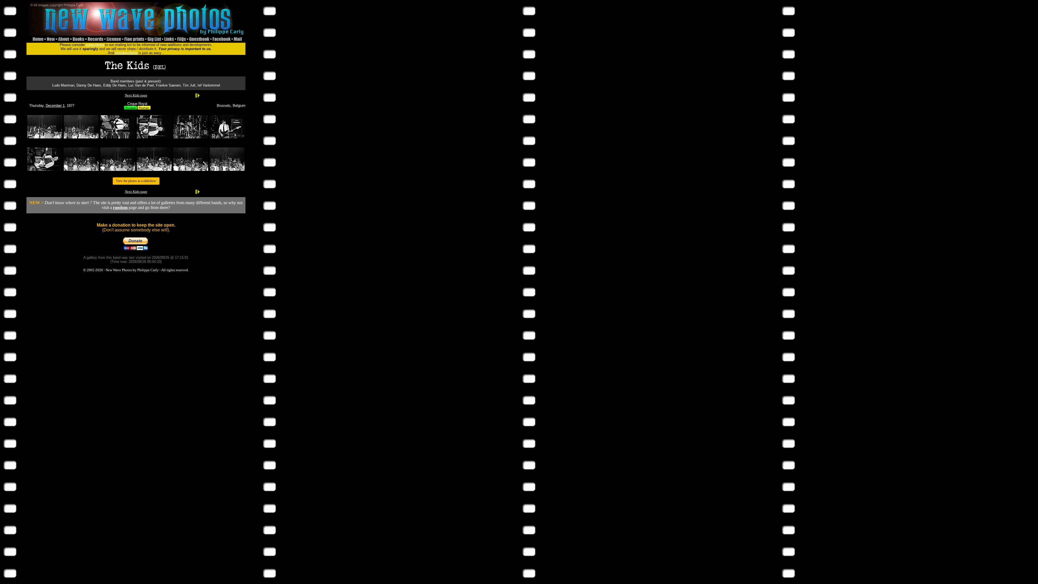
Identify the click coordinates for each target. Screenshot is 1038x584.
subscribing (95, 45)
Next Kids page (136, 95)
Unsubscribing (126, 53)
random (120, 207)
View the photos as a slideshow (136, 181)
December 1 (55, 106)
